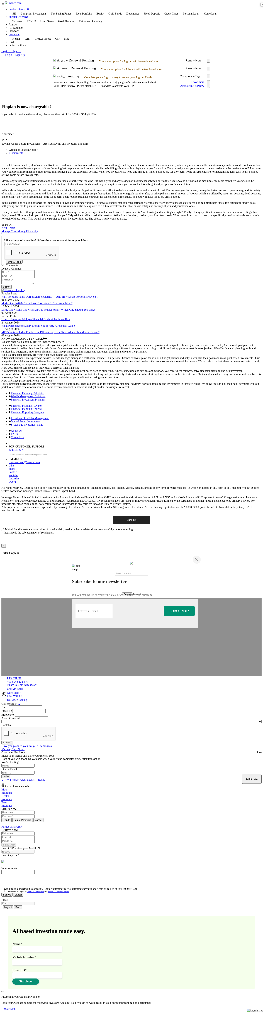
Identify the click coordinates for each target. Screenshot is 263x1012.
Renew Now (193, 60)
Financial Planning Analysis (26, 408)
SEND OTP (9, 844)
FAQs (14, 433)
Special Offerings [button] (18, 16)
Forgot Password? (11, 826)
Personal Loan (191, 13)
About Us (16, 430)
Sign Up (7, 894)
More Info (132, 519)
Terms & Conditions (35, 891)
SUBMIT (7, 742)
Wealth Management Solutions (28, 396)
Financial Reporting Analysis (27, 412)
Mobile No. (7, 714)
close (259, 752)
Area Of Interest (10, 718)
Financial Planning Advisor (26, 405)
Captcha (6, 725)
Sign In (6, 820)
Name (4, 707)
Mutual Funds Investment (25, 421)
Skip (13, 1008)
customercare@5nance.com (24, 462)
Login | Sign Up (11, 51)
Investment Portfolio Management (30, 418)
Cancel (38, 820)
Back (18, 907)
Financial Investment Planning (28, 399)
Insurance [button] (14, 34)
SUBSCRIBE (14, 261)
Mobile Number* (24, 957)
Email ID (6, 710)
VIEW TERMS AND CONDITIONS (23, 779)
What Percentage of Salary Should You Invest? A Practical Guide (38, 325)
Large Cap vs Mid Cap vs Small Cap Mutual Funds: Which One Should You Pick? (48, 309)
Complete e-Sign (190, 76)
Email (4, 899)
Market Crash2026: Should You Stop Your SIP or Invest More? (36, 303)
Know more (197, 82)
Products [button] (19, 9)
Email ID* (19, 970)
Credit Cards (171, 13)
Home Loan (210, 13)
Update (5, 1008)
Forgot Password (22, 820)
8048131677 (16, 449)
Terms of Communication (58, 891)
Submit (6, 286)
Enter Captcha (10, 855)
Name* (17, 944)
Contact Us (17, 437)
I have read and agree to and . (37, 891)
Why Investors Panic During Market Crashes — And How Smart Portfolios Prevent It (49, 296)
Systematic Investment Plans (27, 424)
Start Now (25, 981)
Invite (6, 776)
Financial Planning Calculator (27, 393)
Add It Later (252, 779)
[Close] (196, 560)
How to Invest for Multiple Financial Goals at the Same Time (35, 319)
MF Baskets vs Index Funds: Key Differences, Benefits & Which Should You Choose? (50, 332)
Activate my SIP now (192, 85)
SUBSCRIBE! (179, 611)
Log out (8, 907)
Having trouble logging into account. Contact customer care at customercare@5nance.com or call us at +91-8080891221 (69, 888)
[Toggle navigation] (2, 3)
